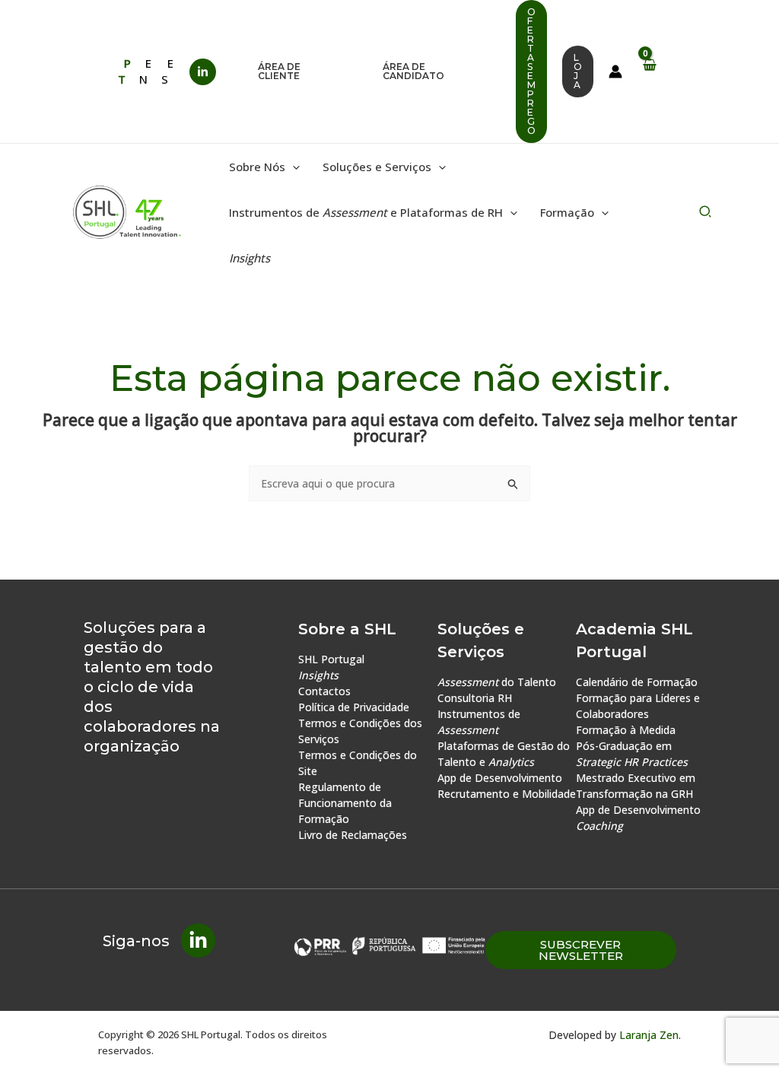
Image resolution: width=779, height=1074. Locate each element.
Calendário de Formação (637, 682)
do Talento (496, 682)
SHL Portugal (331, 659)
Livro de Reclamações (352, 835)
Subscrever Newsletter (581, 950)
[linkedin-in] (198, 940)
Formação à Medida (626, 730)
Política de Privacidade (353, 707)
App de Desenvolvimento (499, 778)
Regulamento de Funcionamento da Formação (345, 803)
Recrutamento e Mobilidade (506, 793)
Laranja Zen (649, 1035)
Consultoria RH (474, 698)
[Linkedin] (202, 72)
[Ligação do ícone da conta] (615, 71)
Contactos (324, 691)
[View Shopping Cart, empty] (649, 71)
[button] (301, 71)
